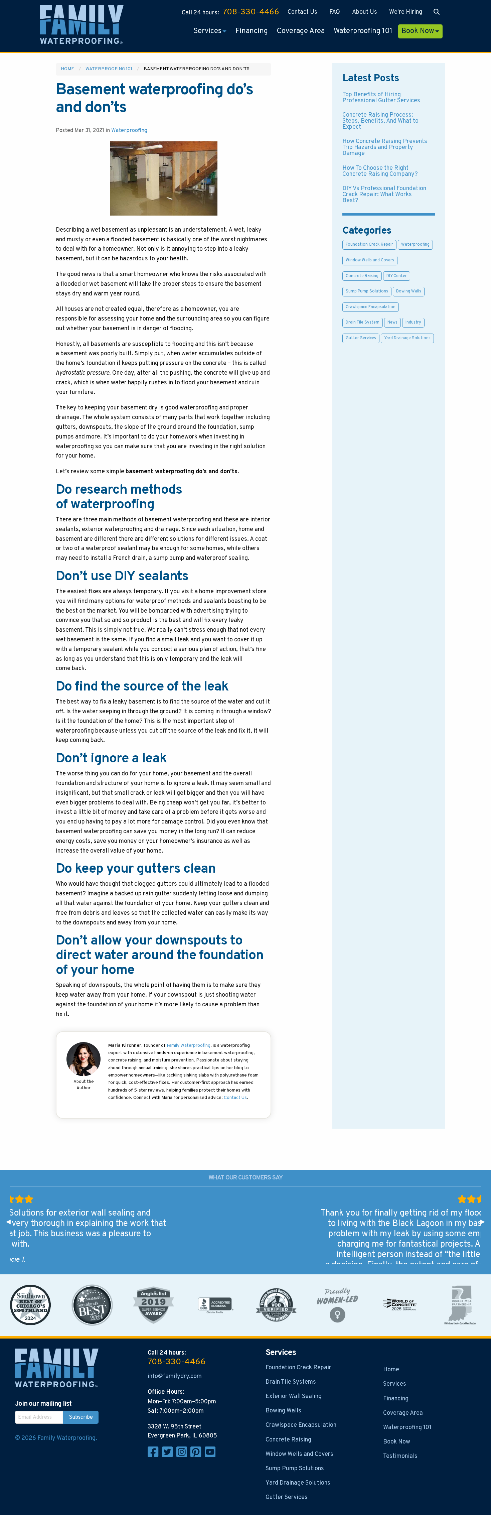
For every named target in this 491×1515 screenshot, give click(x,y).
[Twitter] (169, 1456)
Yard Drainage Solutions (407, 338)
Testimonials (400, 1456)
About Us (364, 12)
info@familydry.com (175, 1376)
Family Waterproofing (188, 1045)
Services (207, 31)
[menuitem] (302, 12)
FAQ (334, 12)
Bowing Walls (408, 291)
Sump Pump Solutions (367, 291)
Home (67, 69)
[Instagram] (183, 1456)
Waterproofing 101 (363, 31)
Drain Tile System (362, 322)
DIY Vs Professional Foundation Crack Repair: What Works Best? (384, 195)
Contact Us (302, 12)
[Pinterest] (197, 1456)
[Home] (82, 26)
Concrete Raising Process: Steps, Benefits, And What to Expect (380, 121)
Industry (413, 322)
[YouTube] (211, 1456)
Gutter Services (361, 338)
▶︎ (485, 1222)
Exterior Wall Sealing (294, 1396)
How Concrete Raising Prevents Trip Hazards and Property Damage (384, 147)
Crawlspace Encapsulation (370, 307)
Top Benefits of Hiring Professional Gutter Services (381, 98)
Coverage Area (301, 31)
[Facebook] (155, 1456)
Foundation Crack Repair (369, 244)
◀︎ (11, 1222)
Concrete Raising (362, 276)
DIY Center (396, 276)
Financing (251, 31)
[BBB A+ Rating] (214, 1305)
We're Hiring (405, 12)
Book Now (417, 31)
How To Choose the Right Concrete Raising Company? (380, 171)
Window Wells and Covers (370, 260)
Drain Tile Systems (291, 1382)
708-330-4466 (251, 12)
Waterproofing (129, 130)
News (392, 322)
